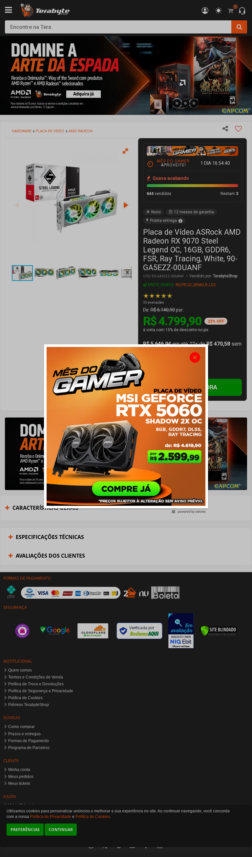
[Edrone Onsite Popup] (126, 428)
